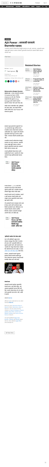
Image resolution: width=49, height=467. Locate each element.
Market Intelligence (15, 310)
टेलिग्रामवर (11, 319)
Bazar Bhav (11, 311)
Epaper (38, 6)
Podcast (37, 3)
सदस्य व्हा (10, 298)
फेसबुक (15, 317)
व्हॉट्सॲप (17, 319)
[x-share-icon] (8, 82)
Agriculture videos (17, 307)
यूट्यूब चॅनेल (18, 321)
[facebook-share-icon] (11, 82)
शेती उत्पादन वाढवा (10, 6)
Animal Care (18, 311)
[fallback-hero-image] (29, 70)
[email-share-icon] (16, 82)
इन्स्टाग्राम (7, 319)
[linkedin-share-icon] (14, 82)
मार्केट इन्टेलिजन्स (25, 6)
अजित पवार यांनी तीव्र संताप (11, 251)
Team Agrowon (11, 71)
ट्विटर (18, 317)
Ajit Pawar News (10, 332)
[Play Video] (14, 267)
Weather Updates (9, 313)
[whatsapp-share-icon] (6, 82)
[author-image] (6, 71)
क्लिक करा (11, 302)
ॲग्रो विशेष (18, 6)
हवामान (32, 6)
